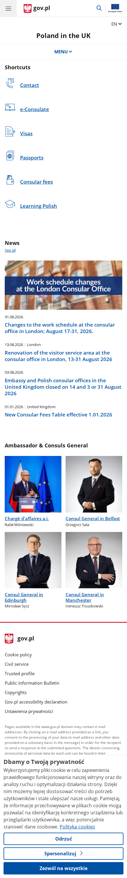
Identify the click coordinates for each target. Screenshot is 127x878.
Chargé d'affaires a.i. (27, 518)
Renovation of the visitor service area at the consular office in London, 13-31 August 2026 (58, 356)
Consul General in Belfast (93, 518)
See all (10, 250)
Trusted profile (20, 673)
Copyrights (16, 692)
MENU (61, 52)
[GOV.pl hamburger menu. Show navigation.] (8, 8)
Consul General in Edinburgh (24, 597)
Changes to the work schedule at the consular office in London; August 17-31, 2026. (60, 328)
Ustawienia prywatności (29, 711)
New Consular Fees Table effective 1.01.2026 (58, 414)
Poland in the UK (63, 35)
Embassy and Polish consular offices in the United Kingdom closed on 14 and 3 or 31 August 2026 (63, 386)
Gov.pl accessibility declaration (36, 702)
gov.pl (25, 639)
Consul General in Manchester (85, 597)
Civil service (17, 664)
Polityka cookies (77, 826)
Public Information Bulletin (32, 683)
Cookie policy (18, 655)
